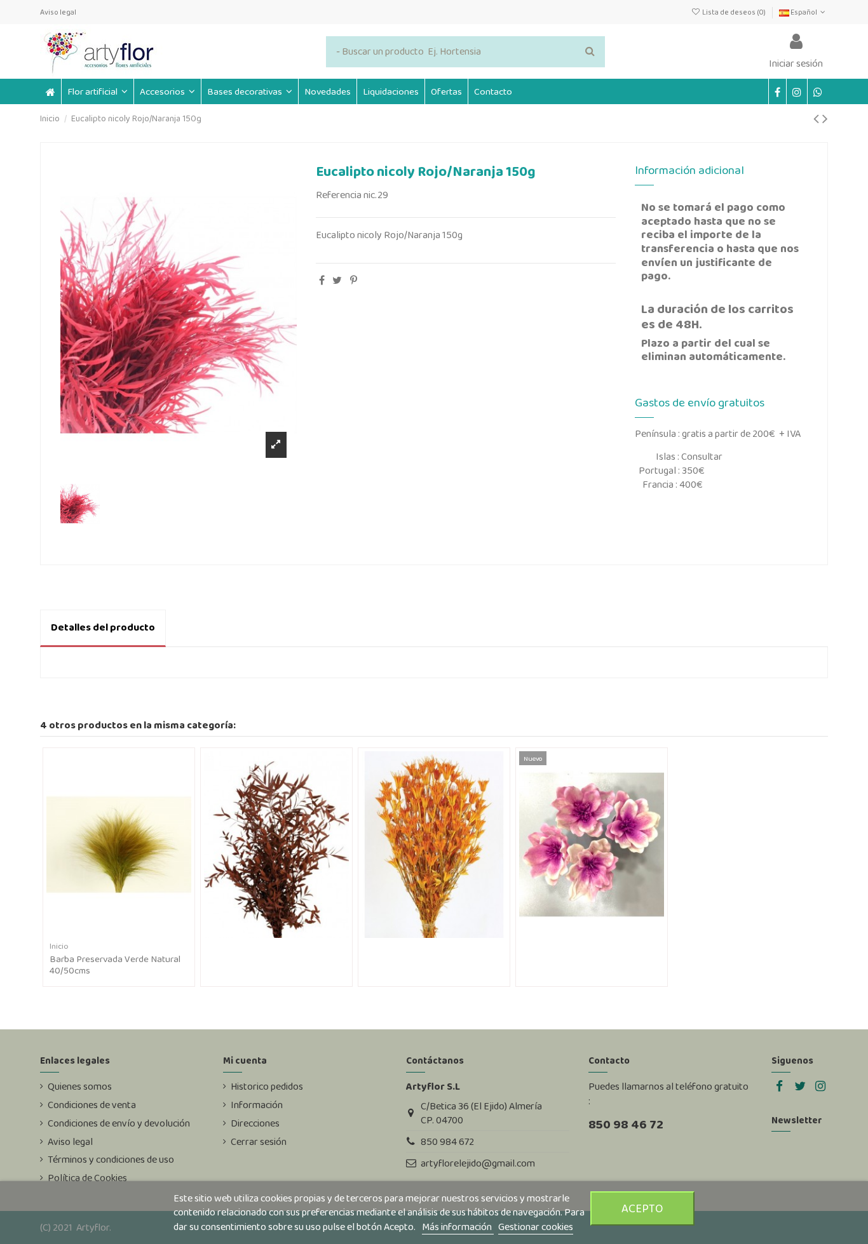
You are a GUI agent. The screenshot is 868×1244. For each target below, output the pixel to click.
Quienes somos (80, 1087)
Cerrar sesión (259, 1142)
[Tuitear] (337, 280)
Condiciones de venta (92, 1105)
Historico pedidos (267, 1087)
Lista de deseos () (733, 12)
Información (257, 1105)
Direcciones (255, 1123)
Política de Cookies (87, 1178)
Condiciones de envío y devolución (119, 1123)
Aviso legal (58, 12)
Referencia (339, 195)
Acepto (642, 1208)
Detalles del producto (103, 627)
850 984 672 (447, 1141)
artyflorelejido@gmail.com (478, 1163)
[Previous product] (817, 118)
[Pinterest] (353, 280)
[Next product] (825, 118)
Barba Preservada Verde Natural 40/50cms (115, 964)
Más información (458, 1226)
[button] (167, 91)
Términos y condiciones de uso (111, 1160)
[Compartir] (322, 280)
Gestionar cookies (535, 1226)
